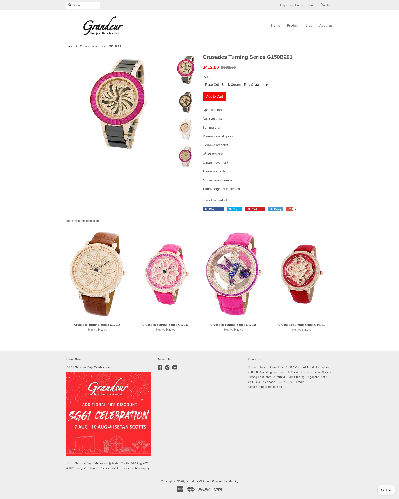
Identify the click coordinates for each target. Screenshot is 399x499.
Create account (305, 5)
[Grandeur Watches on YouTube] (174, 368)
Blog (308, 25)
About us (325, 25)
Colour (208, 77)
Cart (329, 5)
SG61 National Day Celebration (88, 367)
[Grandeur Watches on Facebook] (159, 368)
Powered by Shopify (225, 481)
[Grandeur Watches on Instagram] (167, 368)
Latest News (74, 359)
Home (275, 25)
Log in (284, 5)
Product (292, 25)
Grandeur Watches (198, 481)
